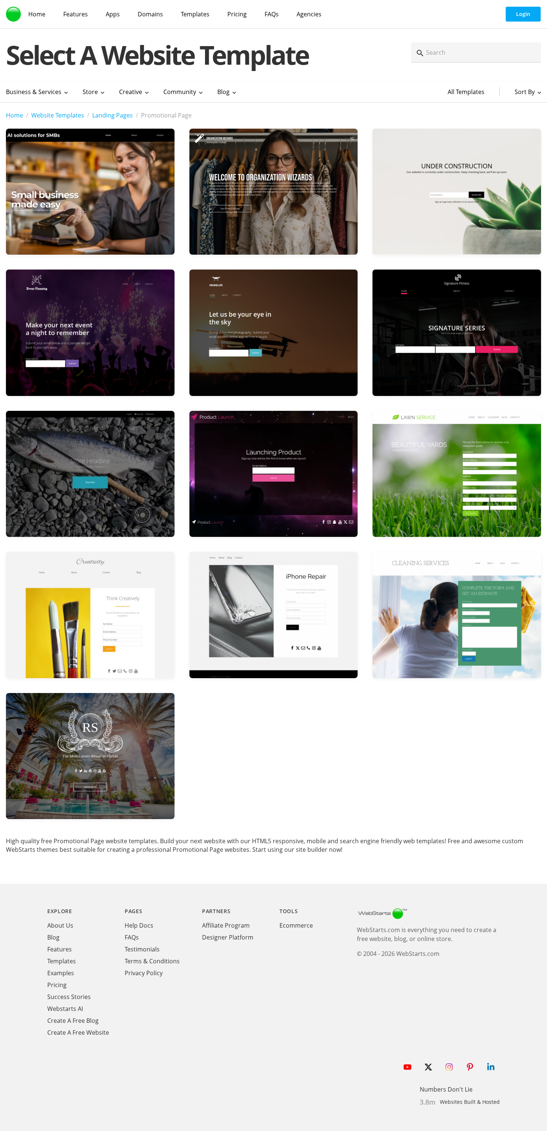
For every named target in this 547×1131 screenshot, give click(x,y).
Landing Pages (112, 115)
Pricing (237, 14)
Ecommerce (296, 925)
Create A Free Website (78, 1032)
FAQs (272, 14)
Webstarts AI (65, 1009)
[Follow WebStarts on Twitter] (428, 1067)
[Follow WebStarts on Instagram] (449, 1067)
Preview (90, 204)
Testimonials (142, 949)
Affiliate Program (226, 925)
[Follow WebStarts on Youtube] (407, 1067)
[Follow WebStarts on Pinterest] (470, 1067)
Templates (195, 14)
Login (523, 13)
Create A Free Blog (73, 1020)
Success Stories (69, 997)
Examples (60, 973)
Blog (53, 937)
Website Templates (57, 115)
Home (36, 14)
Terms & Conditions (152, 961)
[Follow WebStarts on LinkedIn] (490, 1067)
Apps (113, 14)
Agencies (309, 14)
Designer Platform (227, 937)
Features (75, 14)
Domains (150, 14)
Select (90, 182)
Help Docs (139, 925)
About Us (60, 925)
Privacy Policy (144, 973)
